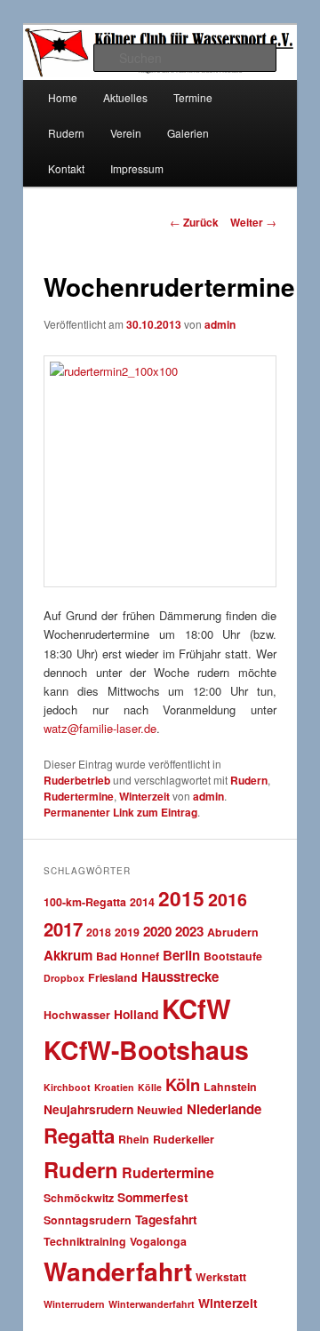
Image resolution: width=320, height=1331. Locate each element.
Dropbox (64, 977)
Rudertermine (79, 796)
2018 (98, 932)
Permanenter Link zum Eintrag (120, 812)
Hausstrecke (180, 976)
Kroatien (114, 1087)
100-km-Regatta (85, 902)
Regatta (79, 1135)
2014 (142, 902)
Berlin (181, 955)
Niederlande (224, 1109)
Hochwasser (77, 1015)
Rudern (66, 132)
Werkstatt (221, 1277)
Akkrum (68, 955)
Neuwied (160, 1110)
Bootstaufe (233, 956)
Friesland (113, 977)
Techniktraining (85, 1241)
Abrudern (233, 932)
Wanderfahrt (118, 1271)
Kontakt (66, 168)
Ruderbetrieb (77, 780)
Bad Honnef (127, 956)
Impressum (137, 168)
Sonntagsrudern (88, 1220)
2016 (227, 899)
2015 (181, 898)
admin (220, 324)
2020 (157, 931)
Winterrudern (74, 1304)
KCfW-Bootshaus (146, 1050)
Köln (182, 1084)
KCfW (196, 1008)
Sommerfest (152, 1197)
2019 (127, 932)
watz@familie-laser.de (100, 728)
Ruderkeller (183, 1139)
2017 (63, 929)
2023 (189, 931)
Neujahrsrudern (88, 1109)
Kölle (150, 1087)
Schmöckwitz (79, 1198)
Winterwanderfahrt (151, 1304)
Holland (136, 1014)
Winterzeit (144, 796)
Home (62, 97)
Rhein (133, 1139)
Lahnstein (230, 1087)
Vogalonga (158, 1241)
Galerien (188, 132)
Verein (125, 132)
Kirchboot (67, 1087)
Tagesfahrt (166, 1219)
